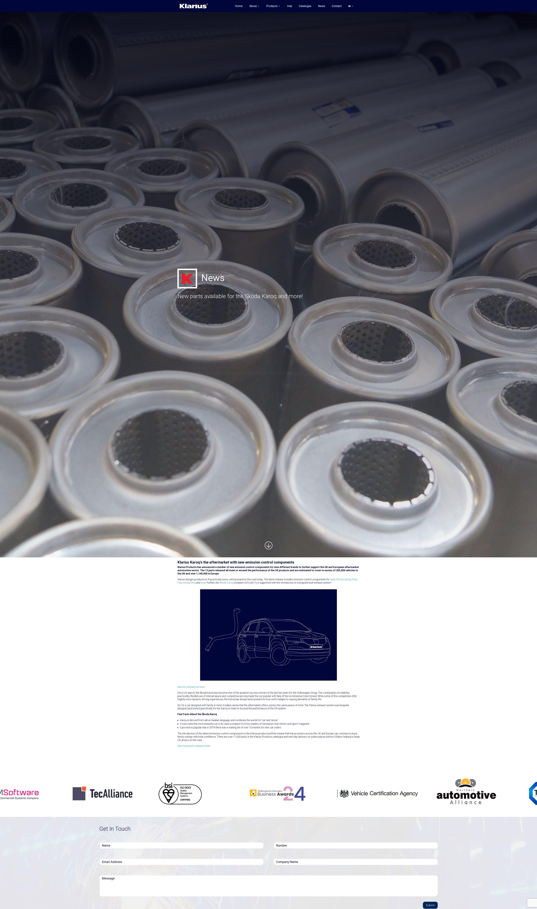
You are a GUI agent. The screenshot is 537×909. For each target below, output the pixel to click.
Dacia (348, 579)
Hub (289, 6)
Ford (354, 579)
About (253, 6)
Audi (332, 579)
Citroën (340, 579)
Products (272, 6)
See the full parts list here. (191, 686)
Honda (186, 582)
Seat (203, 582)
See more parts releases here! (193, 745)
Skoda (222, 582)
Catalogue (305, 6)
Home (239, 6)
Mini (193, 582)
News (321, 6)
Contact (337, 6)
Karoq (230, 582)
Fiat (179, 582)
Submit (430, 905)
